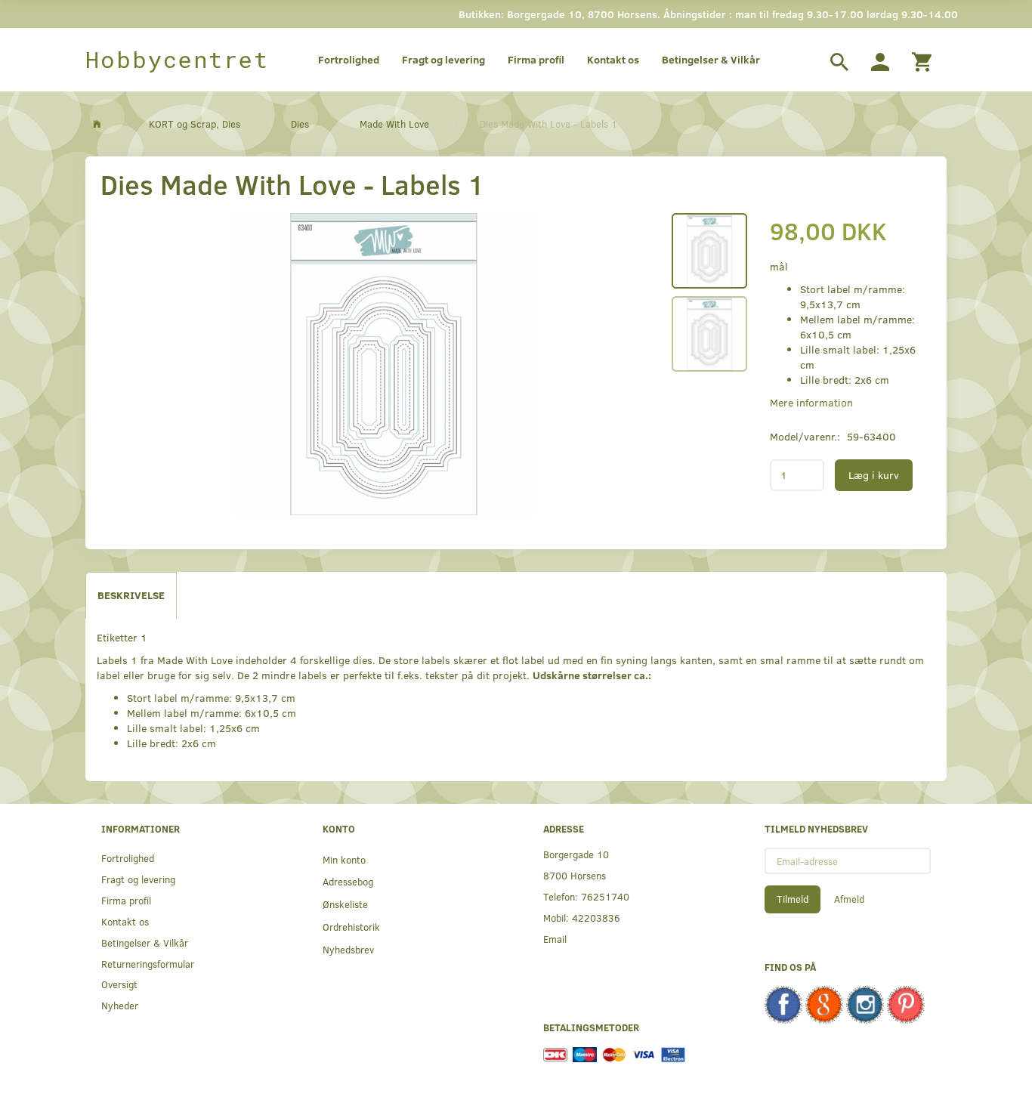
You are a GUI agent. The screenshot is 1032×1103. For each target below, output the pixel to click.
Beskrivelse (131, 595)
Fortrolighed (348, 59)
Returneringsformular (147, 963)
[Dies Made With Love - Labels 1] (384, 364)
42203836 (596, 917)
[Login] (880, 59)
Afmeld (849, 899)
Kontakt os (613, 59)
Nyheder (119, 1005)
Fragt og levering (443, 59)
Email (555, 938)
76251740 (605, 896)
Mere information (811, 402)
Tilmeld (792, 899)
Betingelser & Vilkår (711, 59)
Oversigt (119, 984)
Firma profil (536, 59)
